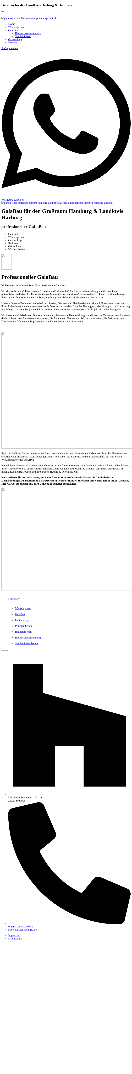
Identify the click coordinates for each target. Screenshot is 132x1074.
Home (11, 23)
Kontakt (12, 42)
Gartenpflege (15, 39)
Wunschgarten (16, 27)
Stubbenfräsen (23, 36)
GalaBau (13, 30)
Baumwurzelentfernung (28, 33)
